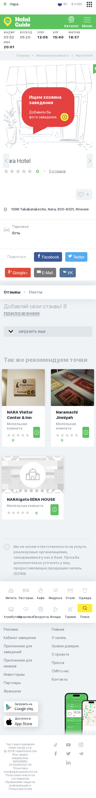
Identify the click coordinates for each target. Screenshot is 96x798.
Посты (35, 292)
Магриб (74, 35)
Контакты (60, 679)
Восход (26, 35)
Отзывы (12, 292)
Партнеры (12, 683)
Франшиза (12, 691)
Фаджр (9, 35)
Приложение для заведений (18, 649)
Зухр (42, 35)
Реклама (11, 629)
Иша (9, 45)
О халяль (59, 638)
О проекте (60, 654)
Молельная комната (52, 55)
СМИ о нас (60, 671)
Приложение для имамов (18, 663)
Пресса (58, 663)
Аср (58, 35)
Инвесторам (14, 674)
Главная (22, 55)
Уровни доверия (65, 646)
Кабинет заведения (20, 638)
